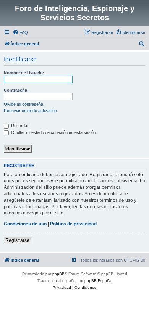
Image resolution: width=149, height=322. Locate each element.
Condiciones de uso (25, 224)
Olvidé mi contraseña (23, 104)
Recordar (19, 125)
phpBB (58, 274)
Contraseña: (16, 90)
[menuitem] (20, 32)
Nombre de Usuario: (24, 73)
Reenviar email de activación (30, 110)
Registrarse (17, 240)
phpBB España (98, 281)
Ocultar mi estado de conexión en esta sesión (53, 132)
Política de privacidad (73, 224)
